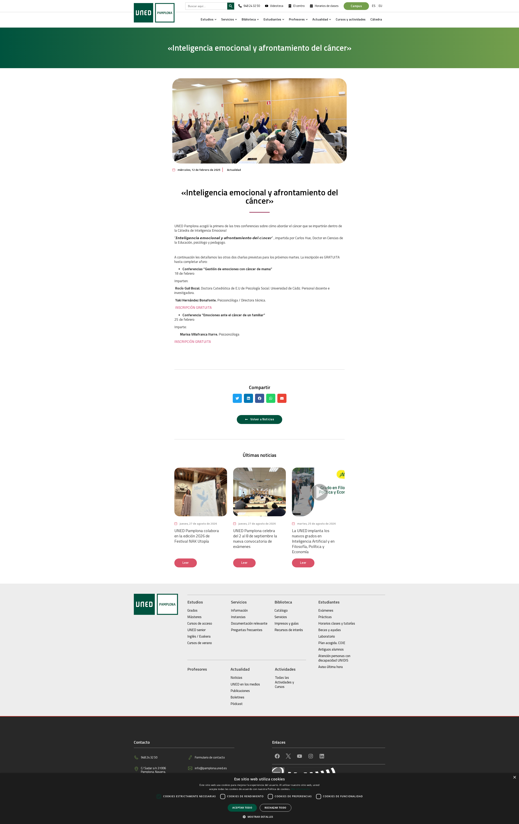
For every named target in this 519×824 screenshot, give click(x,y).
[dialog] (259, 798)
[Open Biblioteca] (258, 19)
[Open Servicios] (236, 19)
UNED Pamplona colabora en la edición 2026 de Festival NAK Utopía (196, 535)
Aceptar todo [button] (242, 807)
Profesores (197, 669)
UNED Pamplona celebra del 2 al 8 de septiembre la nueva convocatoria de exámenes (255, 538)
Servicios (239, 602)
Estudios (195, 602)
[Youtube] (299, 756)
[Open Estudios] (215, 19)
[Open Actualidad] (330, 19)
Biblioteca (283, 602)
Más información (300, 789)
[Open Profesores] (307, 19)
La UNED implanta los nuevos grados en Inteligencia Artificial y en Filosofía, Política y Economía (313, 541)
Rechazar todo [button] (275, 807)
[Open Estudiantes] (283, 19)
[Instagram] (311, 756)
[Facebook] (277, 756)
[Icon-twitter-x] (288, 756)
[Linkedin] (322, 756)
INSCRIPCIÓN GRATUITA (193, 307)
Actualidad (234, 170)
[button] (237, 398)
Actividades (285, 669)
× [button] (514, 777)
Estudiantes (329, 602)
